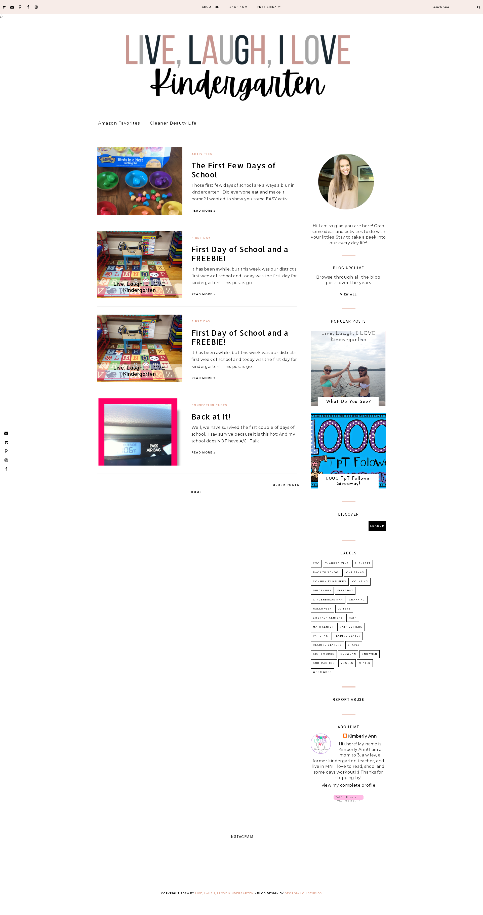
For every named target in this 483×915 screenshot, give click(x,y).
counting (360, 581)
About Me (210, 7)
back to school (326, 572)
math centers (351, 627)
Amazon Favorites (119, 123)
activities (201, 154)
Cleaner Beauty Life (173, 123)
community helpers (329, 581)
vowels (347, 663)
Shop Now (238, 7)
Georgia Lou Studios (303, 894)
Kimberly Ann (362, 736)
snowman (348, 654)
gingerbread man (328, 599)
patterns (320, 636)
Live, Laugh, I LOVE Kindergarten (224, 894)
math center (323, 627)
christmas (355, 572)
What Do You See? (348, 402)
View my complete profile (348, 785)
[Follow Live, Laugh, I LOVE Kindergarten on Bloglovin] (349, 800)
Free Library (269, 7)
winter (365, 663)
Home (196, 492)
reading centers (327, 645)
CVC (316, 563)
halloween (322, 609)
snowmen (369, 654)
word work (322, 672)
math (353, 618)
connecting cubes (209, 405)
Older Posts (286, 485)
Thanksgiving (337, 563)
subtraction (324, 663)
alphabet (363, 563)
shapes (354, 645)
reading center (347, 636)
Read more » (203, 211)
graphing (357, 599)
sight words (324, 654)
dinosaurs (322, 590)
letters (344, 609)
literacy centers (328, 618)
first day (201, 238)
